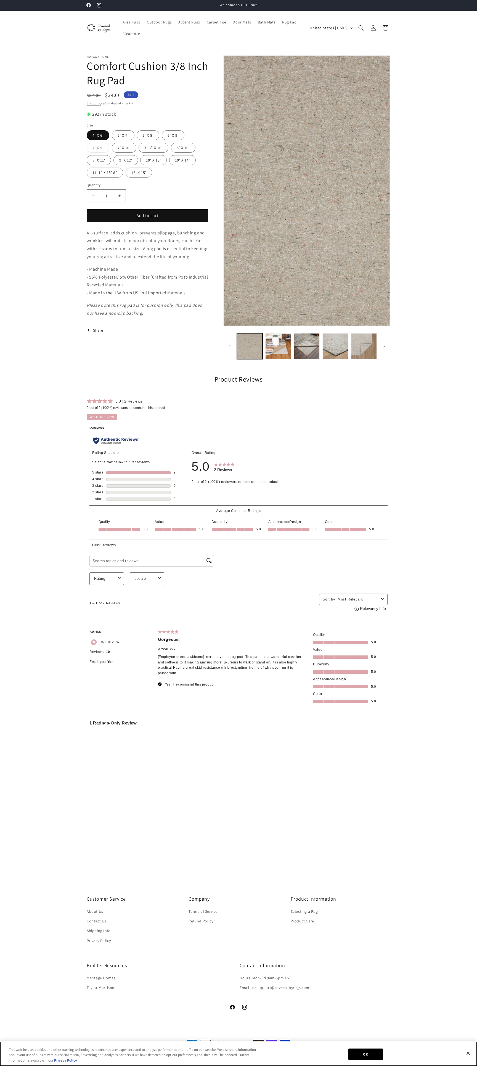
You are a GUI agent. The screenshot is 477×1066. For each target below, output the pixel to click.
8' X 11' (98, 160)
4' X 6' (98, 135)
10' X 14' (182, 160)
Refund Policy (201, 921)
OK (365, 1054)
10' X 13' (153, 160)
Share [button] (98, 330)
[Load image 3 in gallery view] (307, 346)
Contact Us (96, 921)
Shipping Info (99, 930)
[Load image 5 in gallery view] (364, 346)
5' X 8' (147, 135)
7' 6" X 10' (153, 147)
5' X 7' (123, 135)
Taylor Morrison (101, 987)
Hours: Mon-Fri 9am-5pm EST (265, 977)
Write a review (102, 417)
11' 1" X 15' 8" (104, 172)
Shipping (94, 103)
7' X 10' (124, 147)
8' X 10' (183, 147)
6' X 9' (173, 135)
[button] (361, 28)
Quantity (93, 184)
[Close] (468, 1053)
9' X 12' (125, 160)
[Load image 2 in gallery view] (278, 346)
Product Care (302, 921)
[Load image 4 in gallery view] (335, 346)
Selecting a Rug (304, 911)
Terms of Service (203, 911)
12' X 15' (138, 172)
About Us (95, 911)
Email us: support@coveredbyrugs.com (274, 987)
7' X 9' (100, 149)
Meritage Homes (101, 977)
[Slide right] (384, 346)
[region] (238, 1053)
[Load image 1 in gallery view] (250, 346)
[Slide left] (229, 346)
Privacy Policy (99, 940)
